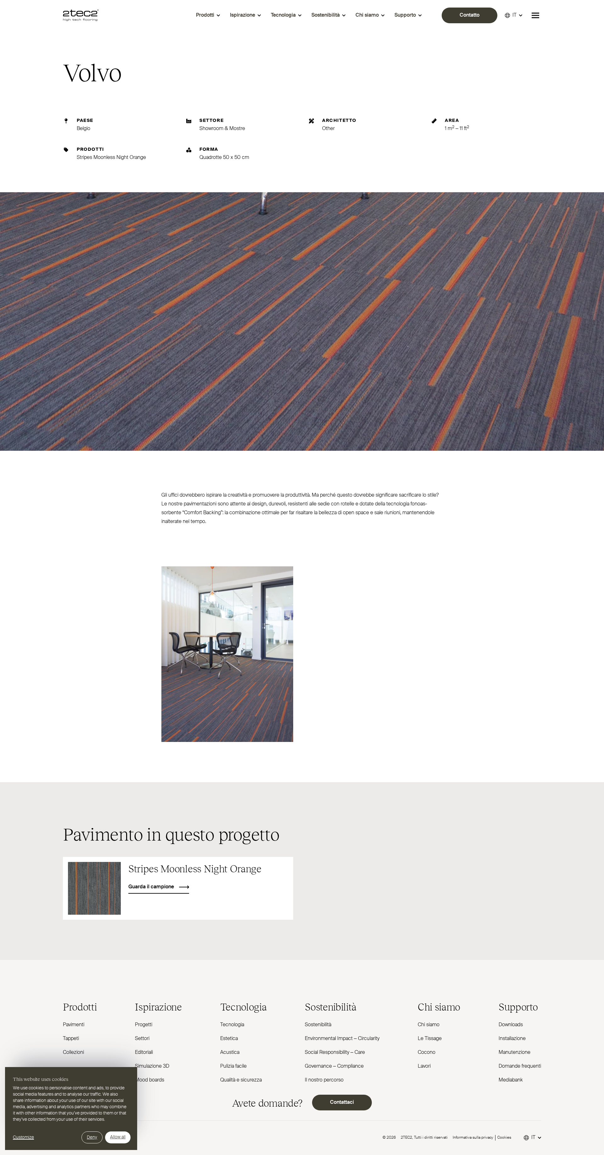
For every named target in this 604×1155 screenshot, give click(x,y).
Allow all (118, 1137)
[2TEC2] (81, 15)
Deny (92, 1137)
